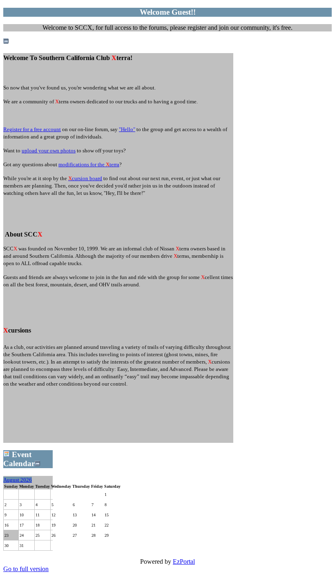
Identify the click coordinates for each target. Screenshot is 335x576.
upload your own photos (49, 150)
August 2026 (17, 480)
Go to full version (26, 568)
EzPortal (184, 561)
